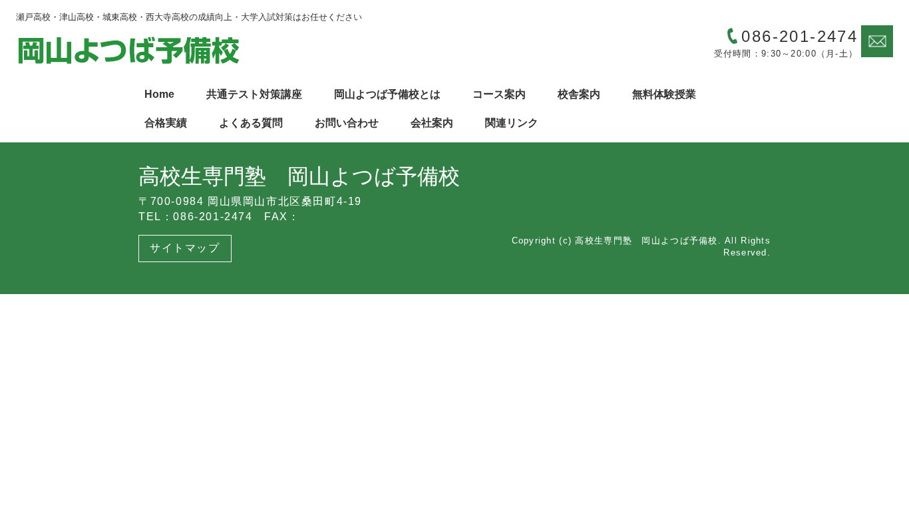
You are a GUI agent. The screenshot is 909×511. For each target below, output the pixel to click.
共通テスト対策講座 (254, 94)
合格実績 (165, 122)
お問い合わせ (347, 122)
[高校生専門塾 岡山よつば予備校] (129, 50)
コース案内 (499, 94)
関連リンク (511, 122)
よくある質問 (251, 122)
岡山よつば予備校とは (387, 94)
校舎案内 (579, 94)
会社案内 (432, 122)
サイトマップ (185, 248)
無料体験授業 (664, 94)
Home (159, 94)
